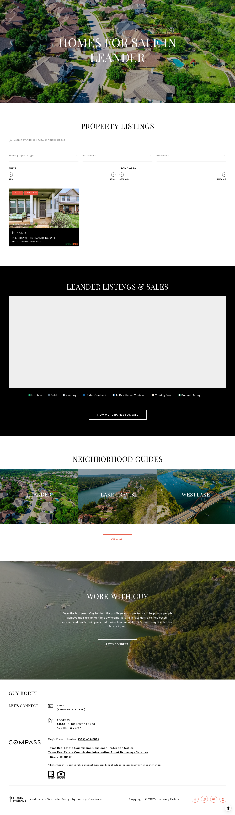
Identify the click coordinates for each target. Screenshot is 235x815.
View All (117, 539)
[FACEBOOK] (195, 799)
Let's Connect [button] (117, 644)
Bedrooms (163, 155)
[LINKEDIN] (213, 799)
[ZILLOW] (223, 799)
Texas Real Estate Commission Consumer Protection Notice (91, 747)
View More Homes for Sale (117, 414)
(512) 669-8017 (88, 739)
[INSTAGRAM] (204, 799)
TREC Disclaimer (60, 756)
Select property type (21, 155)
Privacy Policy (168, 799)
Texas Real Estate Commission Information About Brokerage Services (98, 752)
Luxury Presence (89, 799)
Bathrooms (89, 155)
